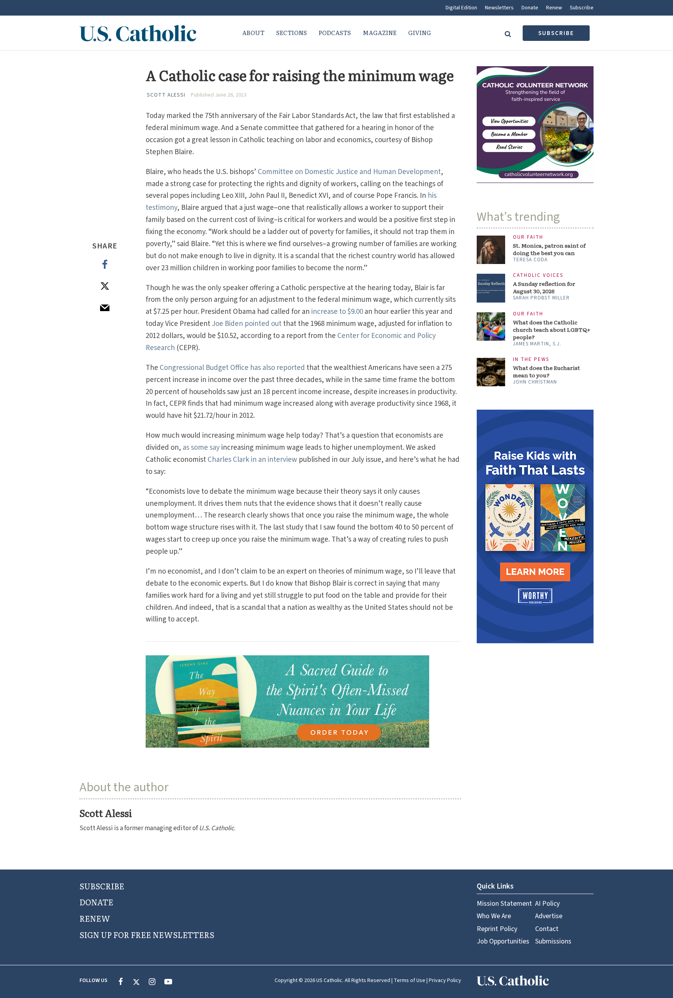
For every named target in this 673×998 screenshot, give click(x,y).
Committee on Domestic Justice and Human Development (349, 172)
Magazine (379, 32)
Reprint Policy (497, 929)
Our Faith (528, 237)
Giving (419, 32)
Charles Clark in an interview (252, 459)
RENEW (94, 918)
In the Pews (531, 359)
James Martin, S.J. (537, 343)
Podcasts (335, 32)
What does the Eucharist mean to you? (546, 371)
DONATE (96, 902)
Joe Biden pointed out (247, 324)
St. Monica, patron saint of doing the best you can (549, 249)
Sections (291, 32)
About (253, 32)
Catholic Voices (538, 275)
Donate (529, 8)
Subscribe (582, 8)
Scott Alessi (166, 95)
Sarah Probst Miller (541, 297)
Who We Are (494, 916)
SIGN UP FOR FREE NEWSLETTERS (146, 934)
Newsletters (499, 8)
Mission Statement (504, 903)
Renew (554, 8)
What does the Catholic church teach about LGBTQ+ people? (551, 330)
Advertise (548, 916)
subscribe (556, 33)
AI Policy (547, 903)
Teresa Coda (530, 259)
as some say (201, 447)
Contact (546, 929)
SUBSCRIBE (101, 886)
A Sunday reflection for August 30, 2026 (544, 287)
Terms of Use (409, 980)
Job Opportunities (503, 941)
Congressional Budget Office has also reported (233, 368)
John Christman (535, 381)
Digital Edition (461, 8)
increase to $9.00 (337, 311)
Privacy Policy (445, 980)
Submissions (553, 941)
